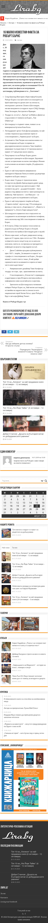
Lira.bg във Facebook (9, 902)
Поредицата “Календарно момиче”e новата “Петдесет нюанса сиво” (30, 351)
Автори (11, 23)
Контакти (4, 898)
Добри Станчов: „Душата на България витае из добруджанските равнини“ (23, 435)
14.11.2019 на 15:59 (38, 457)
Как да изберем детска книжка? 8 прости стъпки (19, 344)
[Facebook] (25, 913)
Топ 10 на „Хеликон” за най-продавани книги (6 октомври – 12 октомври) (23, 383)
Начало (3, 23)
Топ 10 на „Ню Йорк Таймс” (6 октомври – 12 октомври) (24, 864)
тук (24, 302)
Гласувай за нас (24, 911)
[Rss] (23, 913)
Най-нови (5, 548)
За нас (3, 894)
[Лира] (26, 6)
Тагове (14, 548)
